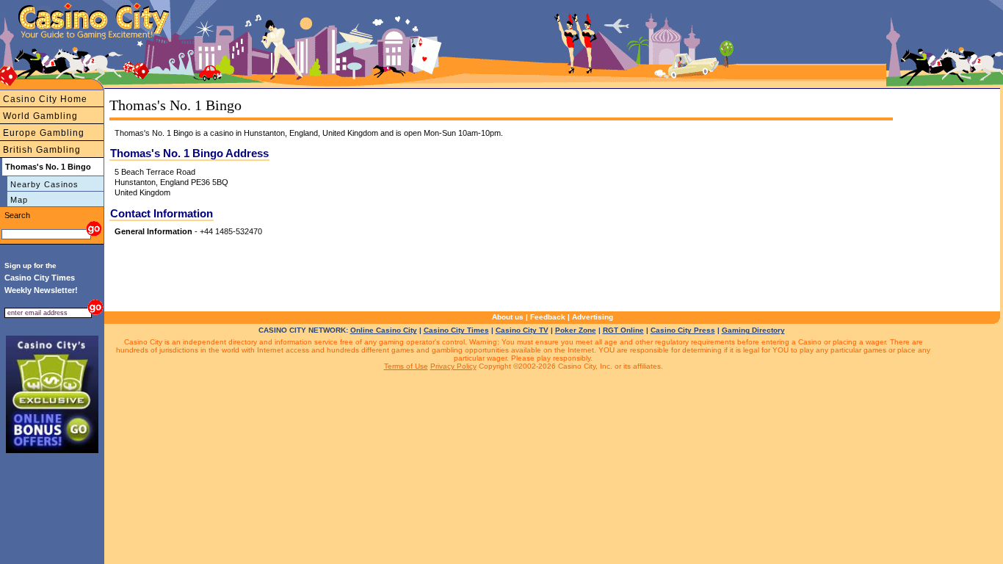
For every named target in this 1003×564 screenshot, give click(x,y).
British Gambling (42, 150)
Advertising (592, 317)
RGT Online (623, 330)
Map (19, 199)
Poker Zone (575, 330)
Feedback (547, 317)
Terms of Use (406, 366)
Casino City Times (456, 330)
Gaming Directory (753, 330)
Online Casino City (383, 330)
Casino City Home (45, 99)
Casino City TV (522, 330)
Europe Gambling (43, 133)
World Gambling (40, 116)
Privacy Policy (453, 366)
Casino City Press (683, 330)
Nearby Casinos (44, 184)
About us (508, 317)
